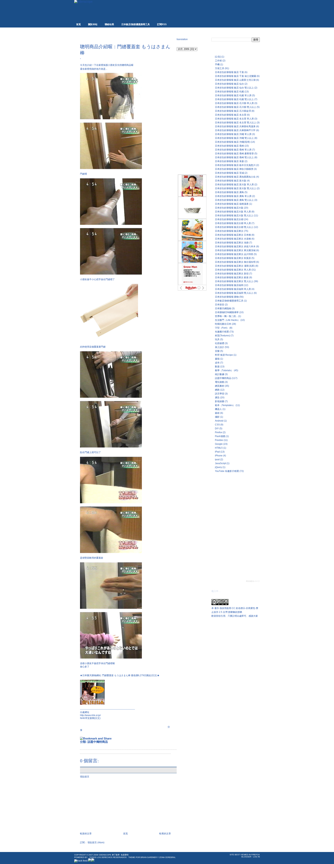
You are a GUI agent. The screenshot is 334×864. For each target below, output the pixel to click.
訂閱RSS (162, 24)
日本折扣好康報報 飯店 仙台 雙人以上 (234, 87)
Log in (256, 857)
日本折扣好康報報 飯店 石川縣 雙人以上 (235, 107)
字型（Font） (222, 327)
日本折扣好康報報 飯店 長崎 (229, 145)
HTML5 (219, 448)
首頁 (78, 24)
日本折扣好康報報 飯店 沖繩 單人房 (233, 134)
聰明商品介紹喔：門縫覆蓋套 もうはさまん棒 (125, 49)
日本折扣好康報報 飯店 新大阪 (230, 180)
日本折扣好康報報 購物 (227, 296)
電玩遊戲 (219, 382)
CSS (217, 424)
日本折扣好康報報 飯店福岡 (229, 285)
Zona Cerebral (167, 857)
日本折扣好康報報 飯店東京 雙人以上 (234, 281)
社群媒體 (219, 343)
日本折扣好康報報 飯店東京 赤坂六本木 (235, 246)
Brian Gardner (149, 857)
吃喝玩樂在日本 (223, 324)
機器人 (218, 409)
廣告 (217, 397)
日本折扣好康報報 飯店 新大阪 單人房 (234, 184)
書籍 (217, 358)
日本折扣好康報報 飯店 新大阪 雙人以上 (235, 188)
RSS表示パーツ (253, 581)
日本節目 (219, 304)
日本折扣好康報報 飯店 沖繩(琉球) (232, 142)
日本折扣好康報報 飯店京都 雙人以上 (234, 227)
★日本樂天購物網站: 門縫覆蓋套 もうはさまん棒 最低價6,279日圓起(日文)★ (119, 675)
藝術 (217, 413)
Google (219, 444)
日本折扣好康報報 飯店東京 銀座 (232, 277)
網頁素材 (219, 386)
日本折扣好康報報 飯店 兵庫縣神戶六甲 (235, 130)
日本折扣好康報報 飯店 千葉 (229, 72)
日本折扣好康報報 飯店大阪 (229, 207)
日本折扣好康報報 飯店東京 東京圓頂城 (235, 250)
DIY (217, 428)
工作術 (218, 60)
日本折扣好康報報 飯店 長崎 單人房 (233, 149)
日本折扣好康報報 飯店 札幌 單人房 (233, 95)
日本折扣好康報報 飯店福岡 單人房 (233, 289)
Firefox (218, 432)
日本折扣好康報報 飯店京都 (229, 219)
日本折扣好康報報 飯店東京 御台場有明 (235, 262)
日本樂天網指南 (223, 308)
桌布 (217, 362)
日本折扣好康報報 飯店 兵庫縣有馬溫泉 (235, 126)
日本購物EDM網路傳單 (227, 312)
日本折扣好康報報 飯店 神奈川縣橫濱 (234, 169)
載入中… (216, 591)
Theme (131, 857)
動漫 (217, 366)
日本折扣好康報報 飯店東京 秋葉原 (233, 258)
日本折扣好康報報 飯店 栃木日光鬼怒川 (235, 165)
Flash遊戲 (220, 436)
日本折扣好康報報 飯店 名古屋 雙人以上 (235, 122)
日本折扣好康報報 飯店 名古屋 (230, 114)
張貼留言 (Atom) (96, 842)
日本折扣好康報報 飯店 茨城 (229, 173)
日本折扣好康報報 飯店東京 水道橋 (233, 238)
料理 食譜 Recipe (224, 355)
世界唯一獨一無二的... (226, 316)
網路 (217, 389)
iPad (217, 451)
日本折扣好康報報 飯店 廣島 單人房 (233, 196)
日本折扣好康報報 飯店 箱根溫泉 (232, 204)
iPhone (218, 455)
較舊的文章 (165, 833)
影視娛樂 (219, 401)
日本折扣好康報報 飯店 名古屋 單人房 (234, 118)
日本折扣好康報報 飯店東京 (229, 231)
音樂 (217, 351)
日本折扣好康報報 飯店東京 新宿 (232, 273)
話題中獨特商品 (98, 741)
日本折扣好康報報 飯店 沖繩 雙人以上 (234, 138)
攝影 (217, 417)
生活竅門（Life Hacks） (227, 320)
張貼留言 (84, 776)
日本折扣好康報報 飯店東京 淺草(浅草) (235, 266)
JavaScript (220, 463)
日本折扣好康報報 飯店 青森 (229, 161)
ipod (217, 459)
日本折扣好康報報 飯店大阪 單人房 (233, 211)
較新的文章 (86, 833)
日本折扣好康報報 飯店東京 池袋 (232, 242)
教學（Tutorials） (224, 370)
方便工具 (219, 68)
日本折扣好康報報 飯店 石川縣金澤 (233, 111)
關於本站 (92, 24)
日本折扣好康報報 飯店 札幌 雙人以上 (234, 99)
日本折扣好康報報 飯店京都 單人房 (233, 223)
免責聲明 (125, 855)
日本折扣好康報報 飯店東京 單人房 (233, 269)
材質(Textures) (222, 335)
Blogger (246, 857)
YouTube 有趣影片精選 (227, 471)
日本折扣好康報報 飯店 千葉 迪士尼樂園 (235, 76)
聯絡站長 (109, 24)
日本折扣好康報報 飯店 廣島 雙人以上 (234, 200)
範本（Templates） (225, 405)
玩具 (217, 339)
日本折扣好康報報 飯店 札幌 (229, 91)
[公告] (218, 56)
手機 (217, 64)
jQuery (218, 467)
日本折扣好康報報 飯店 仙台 (229, 83)
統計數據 (219, 374)
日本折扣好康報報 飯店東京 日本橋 (233, 235)
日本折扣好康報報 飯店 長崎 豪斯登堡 (234, 153)
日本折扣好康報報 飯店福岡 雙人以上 (234, 293)
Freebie (219, 440)
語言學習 (219, 393)
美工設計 (219, 347)
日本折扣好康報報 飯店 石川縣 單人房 (234, 103)
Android (219, 420)
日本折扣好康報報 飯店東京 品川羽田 (234, 254)
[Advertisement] (125, 37)
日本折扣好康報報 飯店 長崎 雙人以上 (234, 157)
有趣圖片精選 (222, 331)
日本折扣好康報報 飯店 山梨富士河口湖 (235, 80)
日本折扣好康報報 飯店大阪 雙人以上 (234, 215)
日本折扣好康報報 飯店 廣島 (229, 192)
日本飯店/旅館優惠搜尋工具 (135, 24)
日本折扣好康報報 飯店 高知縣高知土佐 (235, 176)
